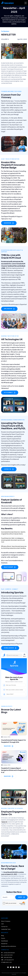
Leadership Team (5, 929)
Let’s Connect (8, 392)
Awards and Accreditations (8, 946)
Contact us (7, 469)
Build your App (8, 567)
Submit (20, 897)
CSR (2, 924)
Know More (7, 223)
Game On (4, 822)
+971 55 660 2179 (9, 960)
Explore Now (8, 308)
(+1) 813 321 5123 (8, 955)
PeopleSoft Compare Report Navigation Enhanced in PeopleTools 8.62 (14, 770)
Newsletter (4, 943)
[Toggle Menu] (25, 3)
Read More (7, 746)
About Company (5, 921)
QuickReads (4, 941)
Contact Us (4, 926)
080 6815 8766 (8, 957)
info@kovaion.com (6, 962)
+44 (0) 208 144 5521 (9, 952)
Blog (2, 935)
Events (3, 938)
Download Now (9, 648)
